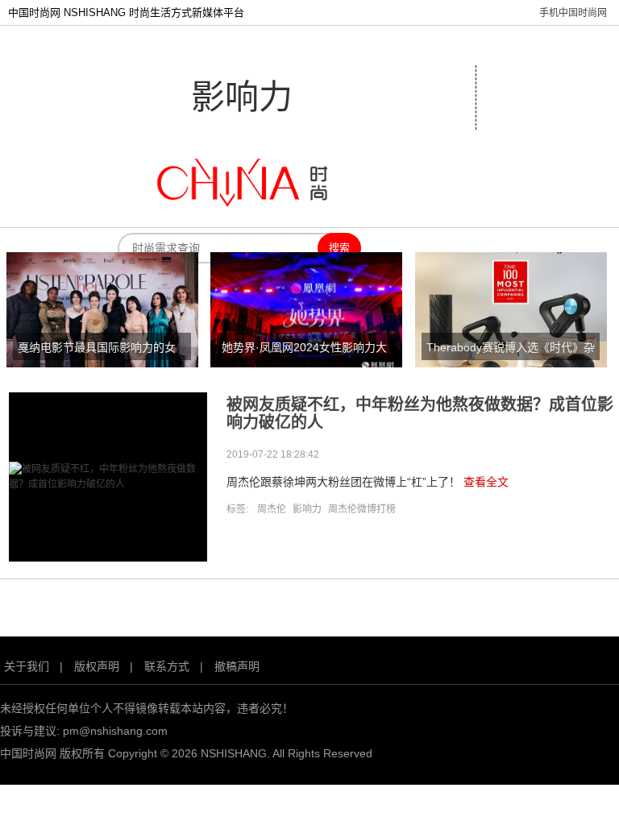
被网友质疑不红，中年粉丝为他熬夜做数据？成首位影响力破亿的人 (419, 413)
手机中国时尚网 (573, 13)
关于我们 (26, 666)
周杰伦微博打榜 (362, 509)
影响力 (307, 509)
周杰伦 (271, 509)
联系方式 (166, 666)
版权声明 (96, 666)
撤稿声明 (237, 666)
